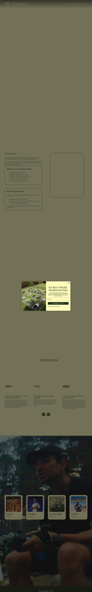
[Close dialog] (69, 283)
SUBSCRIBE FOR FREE (58, 303)
